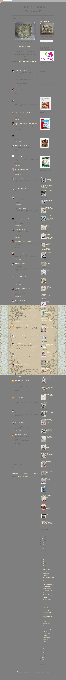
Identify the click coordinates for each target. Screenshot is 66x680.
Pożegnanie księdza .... (48, 336)
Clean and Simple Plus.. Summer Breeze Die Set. (49, 179)
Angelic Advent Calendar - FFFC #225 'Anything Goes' (49, 431)
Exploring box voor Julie (49, 361)
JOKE (16, 101)
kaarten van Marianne (46, 436)
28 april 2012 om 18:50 (22, 410)
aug (44, 559)
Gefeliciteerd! (49, 226)
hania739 (43, 334)
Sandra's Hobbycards (45, 269)
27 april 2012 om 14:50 (25, 288)
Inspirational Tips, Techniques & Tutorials (46, 522)
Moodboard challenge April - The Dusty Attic (49, 312)
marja (16, 434)
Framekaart (45, 575)
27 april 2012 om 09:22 (23, 169)
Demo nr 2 (45, 643)
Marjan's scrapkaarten (46, 461)
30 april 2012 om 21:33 (23, 434)
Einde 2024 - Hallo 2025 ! (49, 271)
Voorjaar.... (45, 627)
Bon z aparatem (49, 208)
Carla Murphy (18, 253)
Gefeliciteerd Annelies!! (47, 637)
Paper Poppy (49, 514)
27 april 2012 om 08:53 (23, 145)
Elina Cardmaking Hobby (46, 368)
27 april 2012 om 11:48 (23, 229)
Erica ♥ (16, 178)
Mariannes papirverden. (46, 419)
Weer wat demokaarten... (49, 463)
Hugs (47, 497)
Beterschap (45, 614)
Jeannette (17, 354)
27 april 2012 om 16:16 (23, 300)
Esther (16, 229)
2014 (43, 544)
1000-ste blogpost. (44, 21)
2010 (43, 657)
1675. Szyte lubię (49, 395)
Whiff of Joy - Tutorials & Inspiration (46, 495)
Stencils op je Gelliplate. (49, 438)
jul (43, 561)
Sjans (47, 191)
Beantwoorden (18, 85)
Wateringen (17, 380)
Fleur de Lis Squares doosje (48, 580)
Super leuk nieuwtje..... (47, 603)
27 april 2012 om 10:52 (30, 219)
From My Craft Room (46, 428)
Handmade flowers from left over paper (49, 507)
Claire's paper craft (45, 513)
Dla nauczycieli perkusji (49, 345)
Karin (16, 135)
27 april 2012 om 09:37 (23, 178)
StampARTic (44, 504)
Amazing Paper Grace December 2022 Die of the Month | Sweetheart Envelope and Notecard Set (47, 321)
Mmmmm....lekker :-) (47, 633)
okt (43, 555)
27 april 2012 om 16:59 (33, 335)
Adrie (16, 411)
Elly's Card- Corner (33, 8)
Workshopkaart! (49, 454)
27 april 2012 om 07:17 (23, 70)
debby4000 (17, 112)
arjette (16, 300)
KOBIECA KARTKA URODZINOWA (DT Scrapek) (49, 236)
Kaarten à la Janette (45, 199)
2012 (43, 548)
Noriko (16, 70)
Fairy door (48, 278)
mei (44, 565)
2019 (43, 534)
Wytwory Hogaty (44, 343)
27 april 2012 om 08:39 (23, 135)
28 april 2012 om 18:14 (23, 397)
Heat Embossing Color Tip (46, 523)
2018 (43, 536)
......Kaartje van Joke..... (46, 360)
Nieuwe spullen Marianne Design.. (49, 263)
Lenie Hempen (18, 311)
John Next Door (44, 403)
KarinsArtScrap (18, 156)
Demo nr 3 (45, 641)
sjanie (16, 89)
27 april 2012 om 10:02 (22, 198)
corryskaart (17, 288)
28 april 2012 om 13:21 (25, 380)
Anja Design (44, 261)
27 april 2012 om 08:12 (25, 112)
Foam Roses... (49, 404)
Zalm (44, 592)
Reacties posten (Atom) (23, 476)
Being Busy (43, 486)
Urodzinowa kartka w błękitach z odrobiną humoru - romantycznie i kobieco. (46, 246)
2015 (43, 542)
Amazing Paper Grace (46, 318)
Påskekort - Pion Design (49, 421)
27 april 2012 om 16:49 (23, 325)
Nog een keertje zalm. (47, 586)
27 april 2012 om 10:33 (22, 208)
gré (15, 276)
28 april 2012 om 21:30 (23, 422)
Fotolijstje (45, 635)
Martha (16, 422)
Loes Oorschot (18, 343)
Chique (44, 625)
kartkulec (43, 233)
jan (43, 652)
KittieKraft (43, 294)
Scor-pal (43, 326)
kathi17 (16, 325)
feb (43, 650)
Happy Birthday (49, 200)
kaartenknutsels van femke (47, 216)
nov (44, 552)
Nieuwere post (15, 473)
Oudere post (35, 473)
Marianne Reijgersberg (20, 219)
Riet (16, 198)
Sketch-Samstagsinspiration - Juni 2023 (49, 304)
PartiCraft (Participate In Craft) (46, 186)
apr (44, 567)
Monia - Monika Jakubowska (21, 336)
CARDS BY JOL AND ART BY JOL (23, 123)
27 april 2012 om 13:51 (21, 276)
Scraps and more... (45, 470)
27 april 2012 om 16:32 (26, 310)
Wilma (16, 263)
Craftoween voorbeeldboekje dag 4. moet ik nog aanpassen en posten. (49, 219)
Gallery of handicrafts (46, 252)
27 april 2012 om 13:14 (26, 253)
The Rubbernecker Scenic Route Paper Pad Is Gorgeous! (46, 297)
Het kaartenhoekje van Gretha (46, 377)
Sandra (16, 169)
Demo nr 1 (45, 645)
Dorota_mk (43, 277)
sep (43, 557)
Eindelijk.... (48, 488)
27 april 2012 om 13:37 (23, 263)
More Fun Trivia (44, 187)
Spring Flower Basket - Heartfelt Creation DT (49, 371)
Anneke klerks (18, 241)
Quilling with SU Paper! (49, 446)
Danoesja (17, 364)
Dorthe (16, 145)
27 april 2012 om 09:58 (22, 188)
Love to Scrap (44, 478)
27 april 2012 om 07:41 (22, 89)
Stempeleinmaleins (45, 301)
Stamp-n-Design (44, 445)
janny (16, 188)
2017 (43, 538)
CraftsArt (43, 242)
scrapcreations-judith (45, 309)
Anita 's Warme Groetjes (46, 190)
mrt (44, 648)
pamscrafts (43, 177)
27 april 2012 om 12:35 (26, 241)
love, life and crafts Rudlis (46, 394)
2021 (43, 532)
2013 (43, 546)
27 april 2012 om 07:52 (23, 101)
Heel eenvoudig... (46, 605)
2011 (43, 655)
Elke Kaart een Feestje (24, 46)
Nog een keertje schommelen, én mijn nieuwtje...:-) (47, 596)
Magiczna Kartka (45, 351)
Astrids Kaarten (44, 453)
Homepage (25, 473)
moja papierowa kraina (46, 207)
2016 (43, 540)
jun (43, 563)
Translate (50, 42)
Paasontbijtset (45, 639)
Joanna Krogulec (45, 286)
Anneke (16, 397)
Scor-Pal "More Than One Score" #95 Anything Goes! (49, 329)
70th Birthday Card (49, 288)
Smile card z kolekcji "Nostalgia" (48, 354)
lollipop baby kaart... (49, 471)
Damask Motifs (46, 573)
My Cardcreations (45, 225)
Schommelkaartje (46, 623)
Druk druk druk (49, 412)
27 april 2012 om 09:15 (27, 156)
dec (44, 550)
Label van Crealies (48, 480)
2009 (43, 659)
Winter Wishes (49, 378)
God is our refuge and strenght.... (49, 387)
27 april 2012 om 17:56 (26, 343)
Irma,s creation (44, 411)
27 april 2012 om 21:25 (24, 354)
